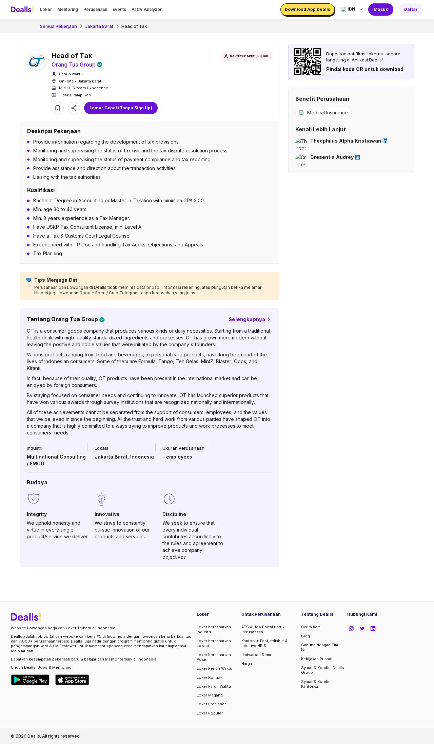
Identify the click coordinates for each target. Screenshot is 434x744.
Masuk (381, 9)
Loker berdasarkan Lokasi (214, 643)
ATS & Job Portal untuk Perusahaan (262, 629)
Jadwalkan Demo (257, 654)
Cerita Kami (311, 627)
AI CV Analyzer (147, 9)
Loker (46, 9)
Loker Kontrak (209, 677)
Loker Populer (210, 713)
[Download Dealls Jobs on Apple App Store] (72, 679)
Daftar (411, 9)
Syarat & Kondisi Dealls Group (322, 670)
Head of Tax (134, 26)
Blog (305, 636)
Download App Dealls (307, 9)
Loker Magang (210, 695)
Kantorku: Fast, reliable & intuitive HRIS (264, 643)
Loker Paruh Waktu (214, 686)
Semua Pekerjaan (58, 26)
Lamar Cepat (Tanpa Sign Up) (121, 107)
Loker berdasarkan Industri (214, 629)
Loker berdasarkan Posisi (214, 657)
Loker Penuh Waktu (214, 668)
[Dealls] (23, 9)
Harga (246, 663)
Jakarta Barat (99, 26)
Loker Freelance (212, 704)
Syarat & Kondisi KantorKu (316, 684)
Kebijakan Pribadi (316, 658)
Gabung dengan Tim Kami (319, 647)
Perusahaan (95, 9)
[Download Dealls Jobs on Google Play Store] (30, 679)
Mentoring (67, 9)
